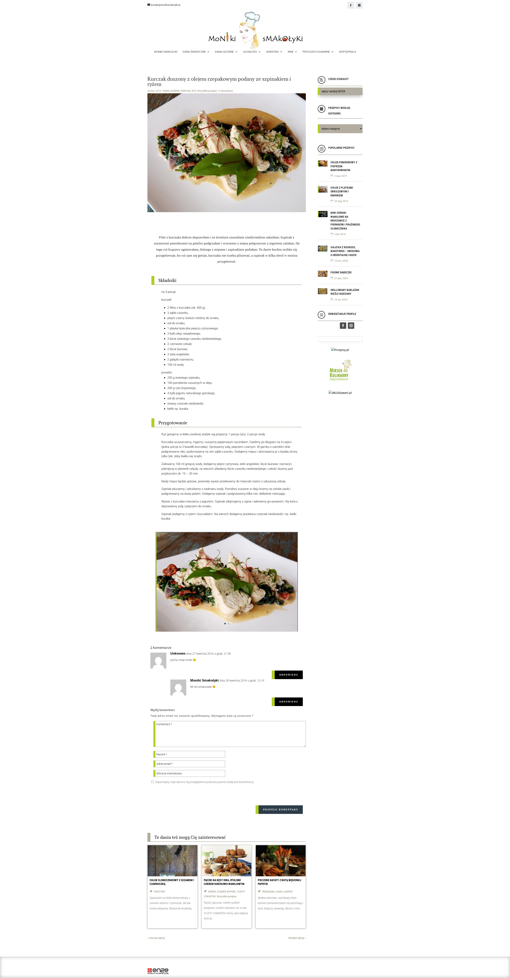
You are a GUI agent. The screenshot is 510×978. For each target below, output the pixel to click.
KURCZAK (186, 90)
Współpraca (347, 51)
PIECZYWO (159, 891)
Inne (290, 51)
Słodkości (250, 51)
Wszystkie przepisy (207, 90)
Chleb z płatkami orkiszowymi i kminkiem (342, 191)
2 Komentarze (226, 90)
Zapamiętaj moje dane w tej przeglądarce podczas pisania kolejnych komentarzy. (204, 782)
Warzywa (272, 51)
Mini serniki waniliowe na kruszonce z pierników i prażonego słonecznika (345, 220)
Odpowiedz (288, 674)
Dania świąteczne (194, 51)
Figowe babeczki (341, 272)
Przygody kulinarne (316, 51)
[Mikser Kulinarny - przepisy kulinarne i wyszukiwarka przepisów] (340, 382)
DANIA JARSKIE (284, 891)
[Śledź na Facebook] (343, 325)
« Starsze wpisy (156, 938)
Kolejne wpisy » (297, 938)
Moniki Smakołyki (166, 51)
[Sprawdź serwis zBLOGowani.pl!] (340, 393)
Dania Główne (224, 51)
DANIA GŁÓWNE (171, 90)
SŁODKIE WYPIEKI (226, 891)
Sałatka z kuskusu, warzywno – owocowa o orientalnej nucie (345, 251)
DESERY (212, 891)
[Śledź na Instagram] (351, 325)
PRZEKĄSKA (268, 891)
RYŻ (194, 90)
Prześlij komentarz (280, 809)
